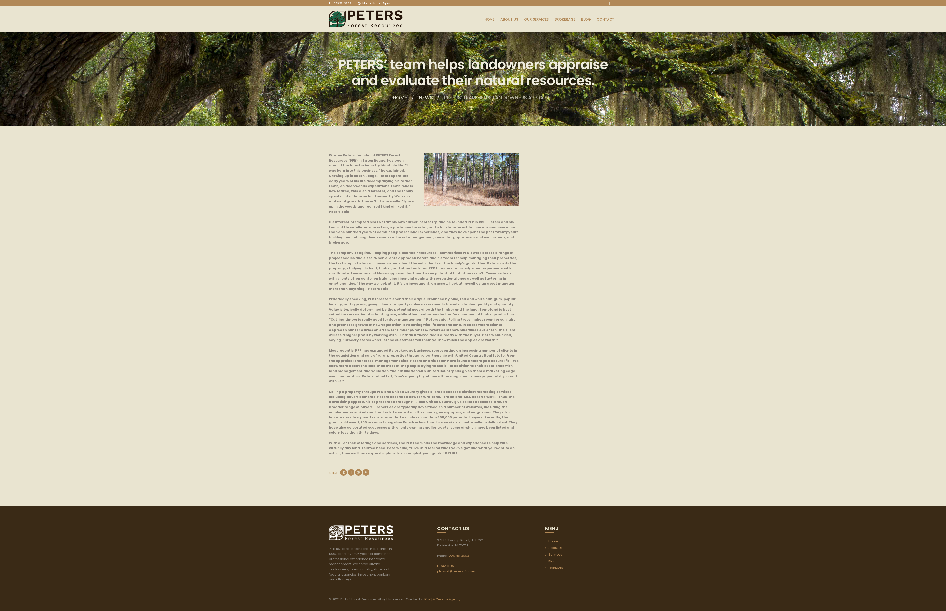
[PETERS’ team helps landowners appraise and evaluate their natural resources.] (471, 179)
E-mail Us (445, 566)
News (426, 97)
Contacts (555, 568)
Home (400, 97)
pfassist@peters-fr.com (456, 571)
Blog (552, 561)
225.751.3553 (342, 3)
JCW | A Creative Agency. (442, 599)
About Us (555, 547)
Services (555, 554)
